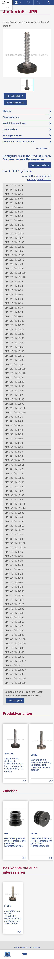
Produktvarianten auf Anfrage (18, 141)
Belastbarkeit (10, 129)
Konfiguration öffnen (40, 165)
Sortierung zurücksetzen (39, 179)
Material (7, 111)
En (7, 8)
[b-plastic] (7, 954)
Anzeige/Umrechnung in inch (36, 176)
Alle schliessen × (43, 148)
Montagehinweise (12, 135)
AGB (15, 947)
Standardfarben (11, 117)
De (7, 3)
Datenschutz (24, 947)
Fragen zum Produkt (15, 103)
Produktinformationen (14, 123)
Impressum (35, 947)
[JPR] (27, 75)
